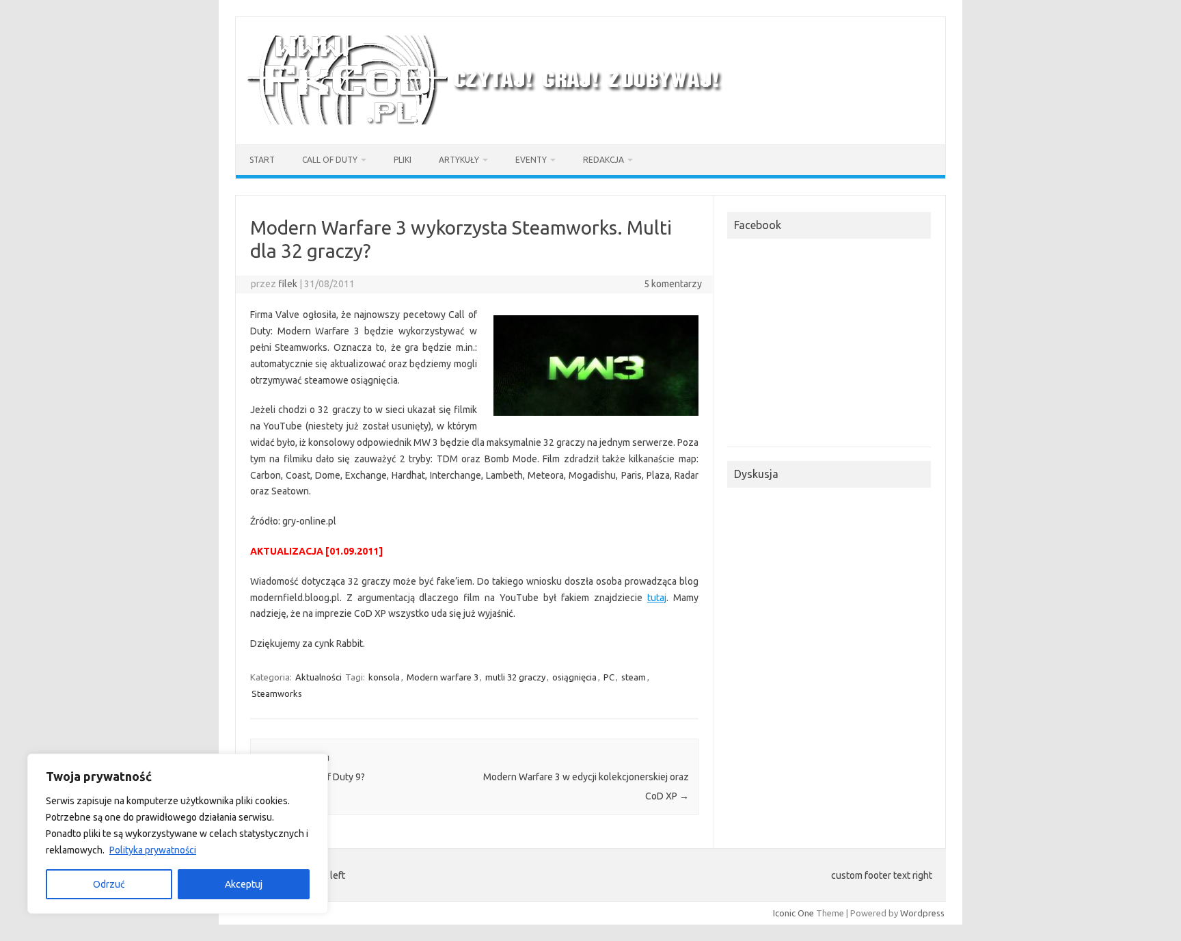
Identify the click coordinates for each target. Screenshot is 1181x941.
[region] (177, 834)
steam (633, 677)
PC (608, 677)
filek (287, 283)
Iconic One (793, 913)
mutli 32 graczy (515, 677)
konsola (384, 677)
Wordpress (922, 913)
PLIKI (402, 159)
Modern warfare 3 (442, 677)
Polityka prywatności (152, 850)
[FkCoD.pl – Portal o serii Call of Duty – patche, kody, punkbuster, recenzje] (486, 121)
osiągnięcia (574, 677)
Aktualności (318, 677)
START (262, 159)
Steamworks (277, 693)
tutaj (656, 597)
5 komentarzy (673, 283)
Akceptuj (243, 884)
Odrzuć (109, 884)
